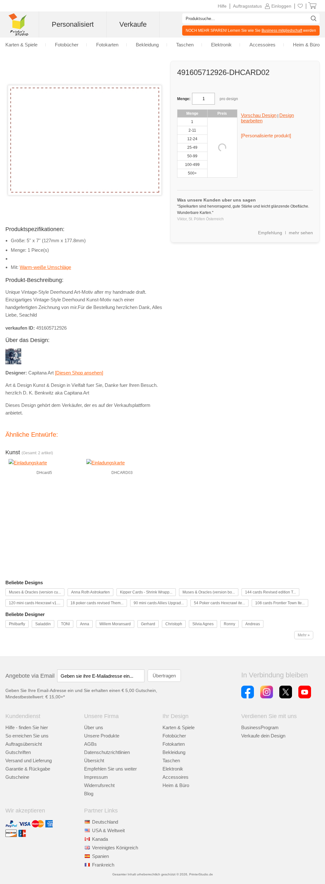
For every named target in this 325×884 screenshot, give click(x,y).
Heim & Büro (175, 785)
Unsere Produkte (101, 735)
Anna (84, 624)
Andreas (252, 624)
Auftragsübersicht (23, 744)
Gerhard (148, 624)
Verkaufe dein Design (263, 735)
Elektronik (172, 768)
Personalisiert (73, 24)
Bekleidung (173, 752)
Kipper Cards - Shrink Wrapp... (146, 592)
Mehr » (304, 635)
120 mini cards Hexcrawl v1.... (34, 603)
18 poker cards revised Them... (96, 603)
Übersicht (94, 760)
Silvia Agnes (203, 624)
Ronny (229, 624)
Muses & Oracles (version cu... (35, 592)
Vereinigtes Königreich (115, 847)
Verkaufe (133, 24)
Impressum (96, 777)
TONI (65, 624)
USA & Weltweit (108, 830)
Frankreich (103, 864)
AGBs (90, 744)
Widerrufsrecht (99, 785)
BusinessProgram (260, 727)
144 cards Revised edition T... (270, 592)
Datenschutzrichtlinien (107, 752)
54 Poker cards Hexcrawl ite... (219, 603)
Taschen (171, 760)
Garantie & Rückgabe (27, 768)
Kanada (100, 839)
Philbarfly (17, 624)
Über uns (93, 727)
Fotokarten (173, 744)
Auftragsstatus (247, 6)
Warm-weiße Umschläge (45, 267)
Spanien (100, 856)
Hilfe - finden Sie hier (26, 727)
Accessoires (175, 777)
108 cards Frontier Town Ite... (280, 603)
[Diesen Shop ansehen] (79, 372)
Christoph (173, 624)
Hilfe (222, 6)
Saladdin (43, 624)
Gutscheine (17, 777)
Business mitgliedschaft (282, 30)
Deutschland (105, 822)
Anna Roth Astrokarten (90, 592)
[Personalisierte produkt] (266, 135)
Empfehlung (270, 232)
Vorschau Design (258, 115)
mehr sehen (301, 232)
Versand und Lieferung (28, 760)
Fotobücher (174, 735)
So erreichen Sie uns (27, 735)
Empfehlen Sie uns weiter (110, 768)
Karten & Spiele (178, 727)
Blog (88, 793)
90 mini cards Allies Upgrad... (159, 603)
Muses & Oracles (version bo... (208, 592)
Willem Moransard (115, 624)
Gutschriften (18, 752)
